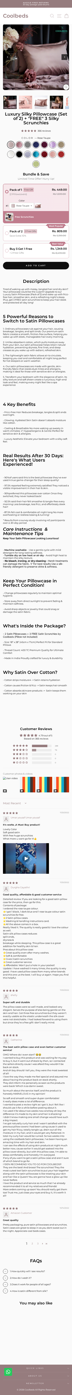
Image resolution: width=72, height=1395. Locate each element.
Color (35, 138)
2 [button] (32, 1243)
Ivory (10, 154)
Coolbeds (15, 16)
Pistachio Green (36, 164)
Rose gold (19, 144)
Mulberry (44, 144)
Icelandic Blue (27, 154)
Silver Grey (27, 144)
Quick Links (35, 1368)
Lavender (52, 144)
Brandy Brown (61, 154)
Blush (52, 154)
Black (19, 154)
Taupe (61, 144)
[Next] (64, 57)
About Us (35, 1376)
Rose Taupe (10, 144)
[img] (11, 813)
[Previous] (7, 57)
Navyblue (36, 144)
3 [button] (37, 1243)
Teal (36, 154)
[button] (29, 131)
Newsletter (35, 1383)
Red (44, 154)
